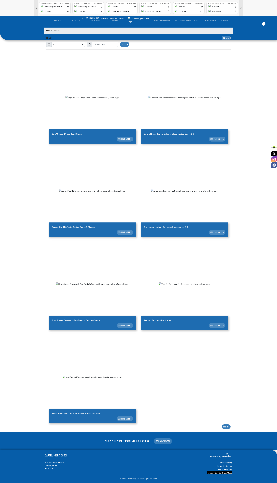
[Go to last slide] (36, 8)
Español (228, 469)
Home (49, 30)
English (221, 469)
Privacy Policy (226, 462)
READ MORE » (126, 139)
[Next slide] (241, 8)
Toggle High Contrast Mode (219, 473)
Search (125, 44)
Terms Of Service (224, 466)
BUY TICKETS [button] (165, 441)
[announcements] (264, 24)
